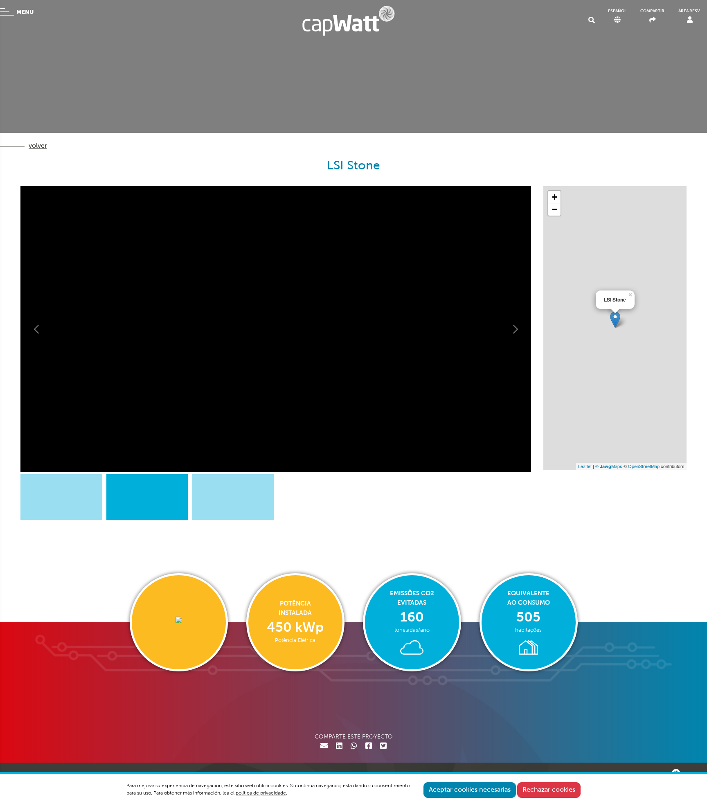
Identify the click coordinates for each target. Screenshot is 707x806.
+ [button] (554, 197)
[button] (36, 329)
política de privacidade (261, 793)
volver (38, 146)
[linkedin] (339, 746)
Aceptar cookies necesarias (470, 790)
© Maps (608, 466)
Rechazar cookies (548, 790)
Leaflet (585, 466)
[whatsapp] (354, 746)
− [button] (554, 209)
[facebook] (368, 746)
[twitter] (383, 746)
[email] (324, 746)
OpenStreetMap (644, 466)
